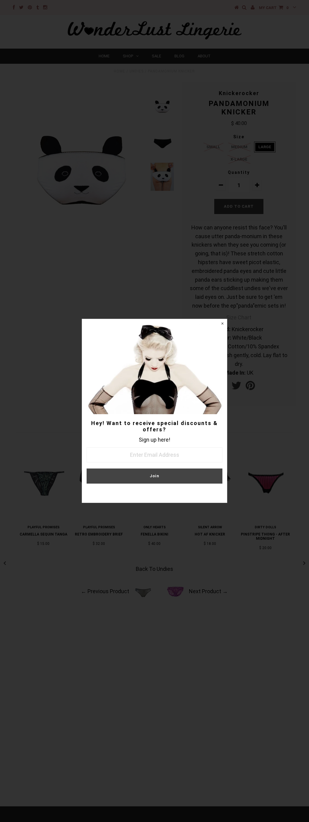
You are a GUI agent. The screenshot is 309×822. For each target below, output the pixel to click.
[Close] (222, 323)
